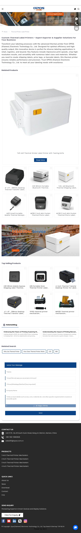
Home (5, 32)
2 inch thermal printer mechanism (15, 459)
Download (5, 488)
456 (56, 351)
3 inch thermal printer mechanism (15, 462)
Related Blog (11, 325)
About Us (5, 480)
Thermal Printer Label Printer (20, 32)
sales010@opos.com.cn (15, 441)
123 (50, 351)
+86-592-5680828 (13, 437)
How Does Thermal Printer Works (34, 351)
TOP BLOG (60, 526)
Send (40, 413)
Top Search (47, 526)
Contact (5, 491)
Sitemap (54, 526)
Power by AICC (40, 529)
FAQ (3, 495)
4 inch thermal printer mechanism (15, 466)
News (4, 484)
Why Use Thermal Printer (11, 351)
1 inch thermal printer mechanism (15, 455)
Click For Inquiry (11, 515)
